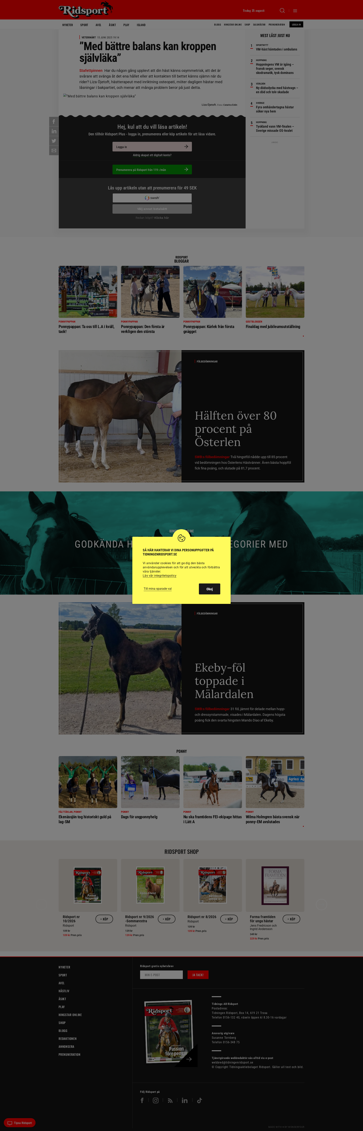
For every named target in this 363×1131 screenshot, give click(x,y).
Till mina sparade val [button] (158, 588)
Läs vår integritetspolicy (159, 575)
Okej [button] (209, 589)
